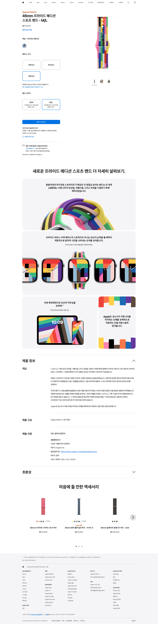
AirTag (24, 598)
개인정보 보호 (116, 580)
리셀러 (47, 614)
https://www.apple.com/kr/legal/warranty (79, 451)
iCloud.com (48, 580)
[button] (128, 2)
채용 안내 (115, 596)
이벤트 (114, 602)
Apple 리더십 (116, 593)
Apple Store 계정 (50, 577)
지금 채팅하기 (30, 148)
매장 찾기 (70, 574)
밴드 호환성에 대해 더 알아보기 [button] (31, 87)
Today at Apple (72, 580)
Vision (24, 589)
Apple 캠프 (71, 583)
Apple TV (48, 590)
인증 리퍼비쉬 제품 (72, 589)
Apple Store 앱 (72, 586)
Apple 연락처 (116, 608)
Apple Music (49, 593)
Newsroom (116, 590)
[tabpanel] (103, 44)
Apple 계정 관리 (49, 574)
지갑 (23, 608)
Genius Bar (71, 577)
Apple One (48, 587)
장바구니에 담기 (41, 122)
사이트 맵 (82, 621)
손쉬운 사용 (115, 574)
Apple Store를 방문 (36, 614)
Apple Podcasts (50, 599)
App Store (48, 605)
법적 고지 (76, 621)
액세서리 (24, 601)
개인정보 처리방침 (55, 621)
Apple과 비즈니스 (94, 574)
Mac (23, 577)
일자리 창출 (115, 605)
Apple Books (49, 602)
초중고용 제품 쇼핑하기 (95, 587)
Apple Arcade (49, 596)
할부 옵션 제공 (29, 30)
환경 (114, 577)
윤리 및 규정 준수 (117, 599)
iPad (23, 580)
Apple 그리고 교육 (95, 584)
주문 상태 (70, 598)
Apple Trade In (72, 592)
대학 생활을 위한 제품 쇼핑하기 (97, 590)
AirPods (24, 592)
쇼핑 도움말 (70, 601)
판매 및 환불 (69, 621)
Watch (24, 586)
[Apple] (23, 567)
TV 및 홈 (24, 595)
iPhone (24, 583)
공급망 (114, 583)
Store (24, 574)
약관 (63, 621)
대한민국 (134, 621)
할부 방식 (70, 595)
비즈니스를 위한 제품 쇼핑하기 (97, 577)
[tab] (94, 82)
